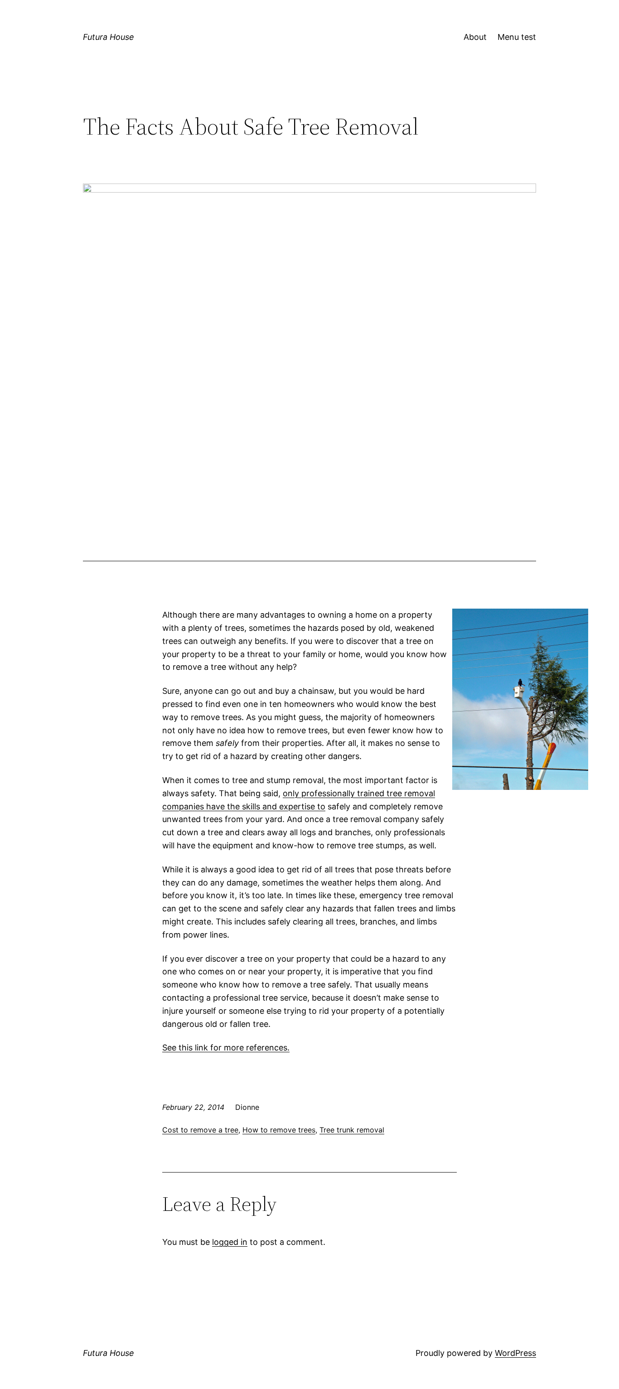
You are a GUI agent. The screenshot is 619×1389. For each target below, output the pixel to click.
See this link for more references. (226, 1047)
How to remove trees (278, 1129)
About (475, 37)
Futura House (108, 37)
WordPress (515, 1353)
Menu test (517, 37)
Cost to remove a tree (200, 1129)
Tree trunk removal (351, 1129)
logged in (229, 1242)
